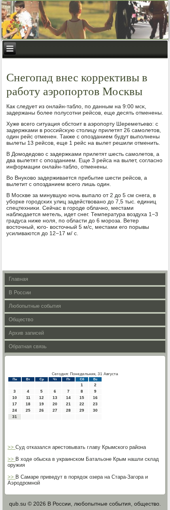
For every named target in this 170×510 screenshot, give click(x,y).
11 (28, 397)
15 (81, 397)
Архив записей (26, 333)
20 (55, 404)
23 (95, 404)
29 (81, 410)
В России (20, 292)
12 (41, 397)
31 (14, 416)
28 (68, 410)
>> (11, 447)
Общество (21, 319)
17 (14, 404)
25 (28, 410)
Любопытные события (35, 306)
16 (95, 397)
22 (81, 404)
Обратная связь (28, 346)
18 (28, 404)
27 (55, 410)
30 (95, 410)
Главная (18, 279)
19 (41, 404)
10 (14, 397)
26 (41, 410)
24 (14, 410)
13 (55, 397)
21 (68, 404)
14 (68, 397)
